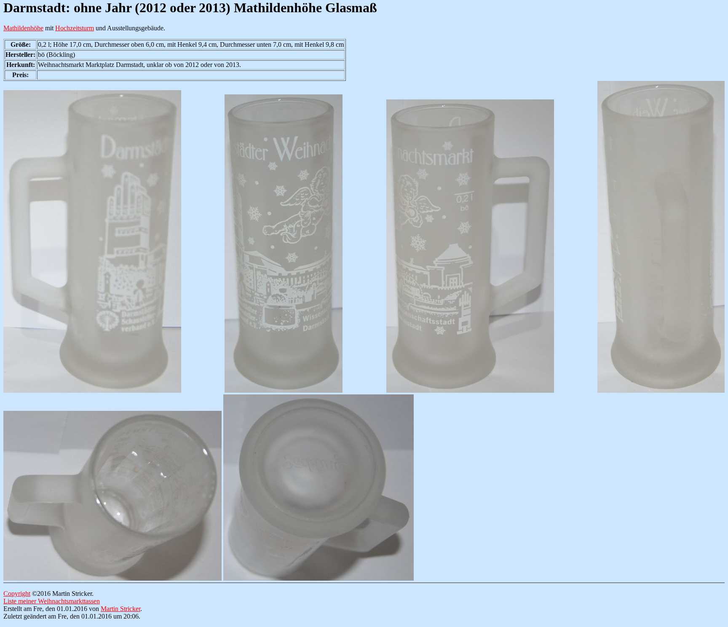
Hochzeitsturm (74, 28)
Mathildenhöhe (23, 28)
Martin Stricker (120, 608)
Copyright (16, 593)
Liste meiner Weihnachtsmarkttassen (51, 601)
